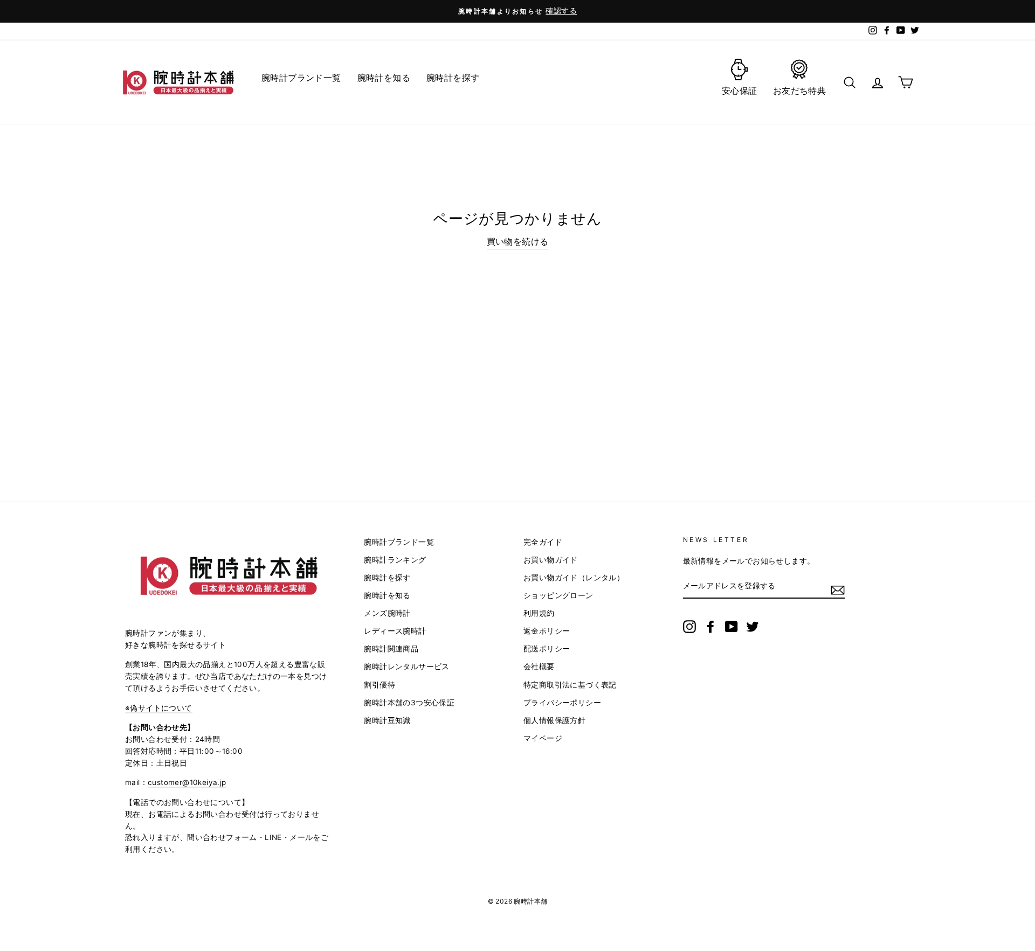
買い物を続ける (518, 241)
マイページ (542, 738)
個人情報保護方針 (554, 720)
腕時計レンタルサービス (406, 666)
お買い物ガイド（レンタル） (573, 577)
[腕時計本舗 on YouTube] (731, 626)
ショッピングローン (558, 595)
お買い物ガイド (550, 560)
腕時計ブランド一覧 (399, 542)
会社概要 (539, 666)
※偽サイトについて (158, 708)
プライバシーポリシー (562, 702)
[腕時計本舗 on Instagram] (689, 626)
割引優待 (379, 685)
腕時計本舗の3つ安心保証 (409, 702)
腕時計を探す (387, 577)
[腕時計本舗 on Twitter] (752, 626)
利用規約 (539, 613)
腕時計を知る (387, 595)
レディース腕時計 (395, 631)
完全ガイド (542, 542)
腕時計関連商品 (391, 648)
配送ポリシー (546, 648)
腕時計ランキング (395, 560)
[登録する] (838, 589)
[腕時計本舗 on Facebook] (710, 626)
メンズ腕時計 (387, 613)
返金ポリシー (546, 631)
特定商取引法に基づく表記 (570, 685)
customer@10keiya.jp (187, 782)
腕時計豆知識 (387, 720)
